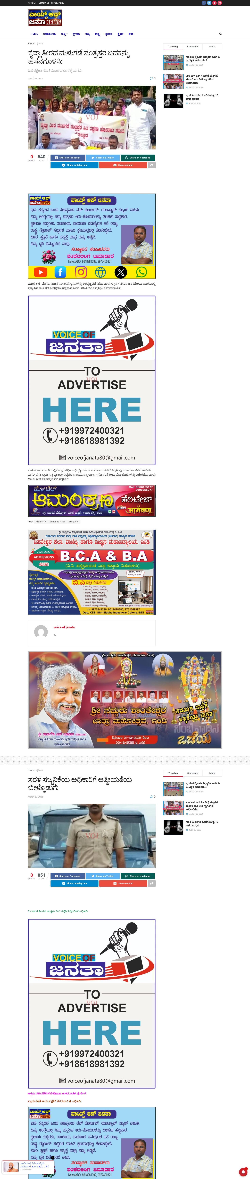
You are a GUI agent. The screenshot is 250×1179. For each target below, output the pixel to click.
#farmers (41, 522)
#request (74, 522)
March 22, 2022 (35, 78)
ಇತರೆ (131, 34)
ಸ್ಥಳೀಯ (76, 34)
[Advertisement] (150, 17)
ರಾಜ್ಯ (87, 34)
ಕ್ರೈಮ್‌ (120, 34)
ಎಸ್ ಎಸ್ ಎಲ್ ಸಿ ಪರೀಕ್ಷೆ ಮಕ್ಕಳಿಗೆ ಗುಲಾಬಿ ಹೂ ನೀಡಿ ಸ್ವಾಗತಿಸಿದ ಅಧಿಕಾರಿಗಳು (202, 79)
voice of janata (64, 627)
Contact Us (44, 3)
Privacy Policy (57, 3)
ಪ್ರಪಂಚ (108, 34)
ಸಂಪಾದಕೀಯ (49, 34)
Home (34, 34)
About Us (32, 3)
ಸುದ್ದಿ (63, 34)
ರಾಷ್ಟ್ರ (97, 34)
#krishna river (57, 522)
